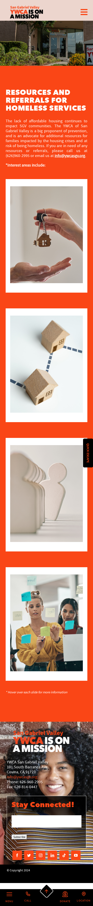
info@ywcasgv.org (22, 777)
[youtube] (76, 855)
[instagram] (40, 855)
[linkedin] (52, 855)
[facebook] (17, 855)
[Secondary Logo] (26, 12)
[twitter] (29, 855)
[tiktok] (64, 855)
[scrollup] (46, 891)
